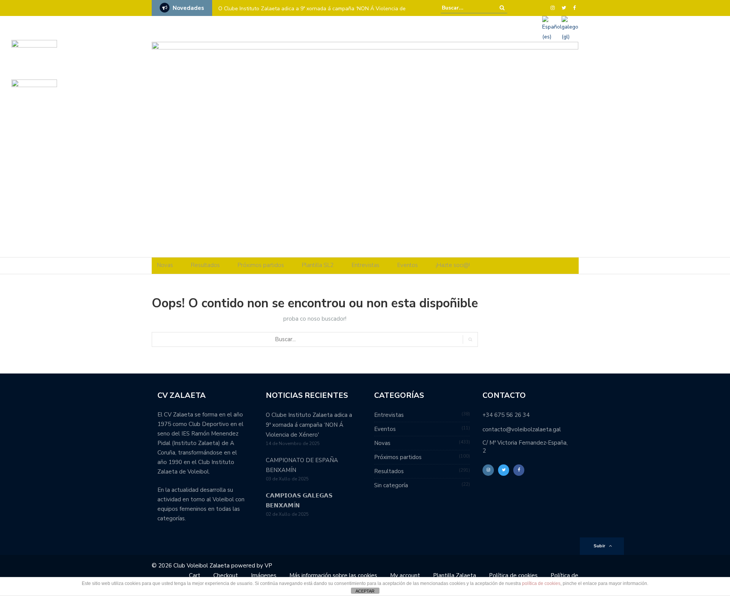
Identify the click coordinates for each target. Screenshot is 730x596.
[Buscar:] (465, 8)
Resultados (205, 265)
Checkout (225, 575)
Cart (194, 575)
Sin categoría (391, 485)
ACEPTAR (365, 591)
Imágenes (263, 575)
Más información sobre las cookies (333, 575)
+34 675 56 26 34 (506, 415)
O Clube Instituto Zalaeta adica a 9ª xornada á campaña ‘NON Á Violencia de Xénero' (309, 425)
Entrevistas (365, 265)
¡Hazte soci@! (453, 265)
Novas (165, 265)
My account (405, 575)
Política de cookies (513, 575)
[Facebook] (574, 8)
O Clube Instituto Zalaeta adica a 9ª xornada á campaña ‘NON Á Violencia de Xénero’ (312, 13)
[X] (564, 8)
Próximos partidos (261, 265)
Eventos (407, 265)
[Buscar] (502, 8)
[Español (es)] (552, 28)
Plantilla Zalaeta (454, 575)
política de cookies (541, 583)
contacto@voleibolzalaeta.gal (521, 429)
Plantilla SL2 (318, 265)
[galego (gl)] (570, 28)
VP (268, 565)
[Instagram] (552, 8)
